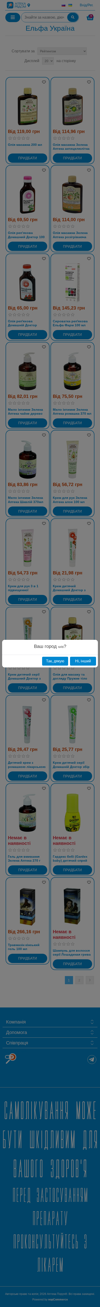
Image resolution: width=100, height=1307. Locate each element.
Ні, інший (83, 661)
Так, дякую (55, 661)
